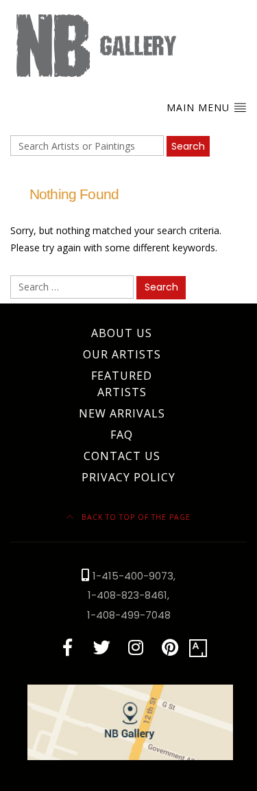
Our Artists (122, 354)
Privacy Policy (128, 477)
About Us (121, 333)
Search (188, 146)
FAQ (121, 434)
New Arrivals (122, 413)
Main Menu (200, 107)
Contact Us (122, 455)
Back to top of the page (135, 517)
